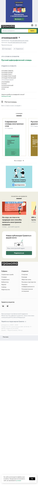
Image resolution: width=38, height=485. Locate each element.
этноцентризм (6, 72)
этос (3, 89)
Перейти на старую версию (12, 321)
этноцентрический (8, 78)
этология (5, 87)
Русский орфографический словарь (16, 60)
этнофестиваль (7, 70)
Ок (32, 478)
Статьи (4, 227)
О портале (25, 274)
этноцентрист (6, 74)
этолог (4, 83)
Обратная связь (26, 279)
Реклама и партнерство (29, 282)
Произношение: (5, 40)
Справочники (5, 279)
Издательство (5, 289)
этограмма (5, 82)
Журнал (3, 284)
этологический (7, 85)
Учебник (3, 287)
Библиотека (5, 282)
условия (18, 480)
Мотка (20, 330)
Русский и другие (13, 227)
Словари (4, 277)
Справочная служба (7, 274)
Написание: (4, 42)
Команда (24, 277)
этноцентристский (8, 76)
